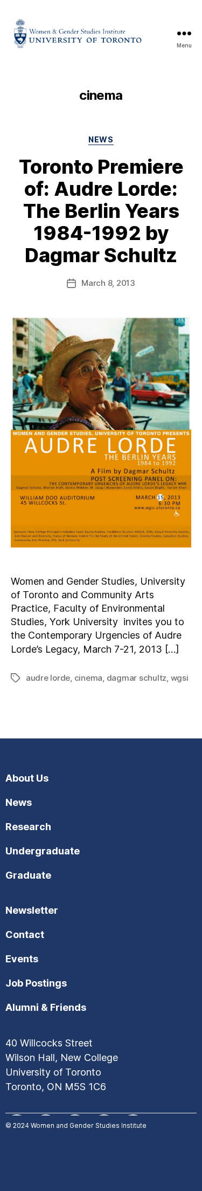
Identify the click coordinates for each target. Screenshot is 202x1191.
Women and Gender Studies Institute (89, 1125)
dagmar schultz (136, 678)
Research (28, 826)
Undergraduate (42, 851)
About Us (26, 778)
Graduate (28, 875)
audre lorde (48, 678)
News (100, 139)
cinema (88, 678)
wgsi (180, 678)
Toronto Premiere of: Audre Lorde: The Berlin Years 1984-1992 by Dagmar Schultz (101, 211)
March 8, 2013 (108, 283)
